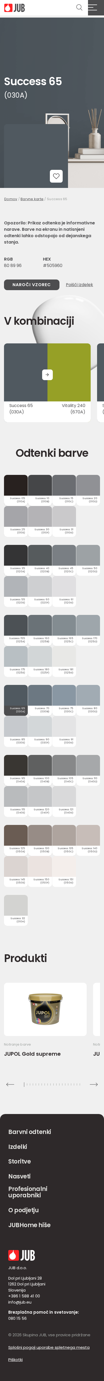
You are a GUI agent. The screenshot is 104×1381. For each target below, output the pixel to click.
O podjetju (23, 1210)
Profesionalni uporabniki (27, 1192)
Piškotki (15, 1359)
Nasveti (19, 1176)
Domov (10, 199)
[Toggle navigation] (96, 7)
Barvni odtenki (29, 1132)
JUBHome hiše (29, 1225)
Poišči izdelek (79, 285)
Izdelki (17, 1147)
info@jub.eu (19, 1302)
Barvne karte (32, 199)
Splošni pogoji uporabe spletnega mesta (49, 1347)
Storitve (19, 1161)
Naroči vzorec (32, 285)
